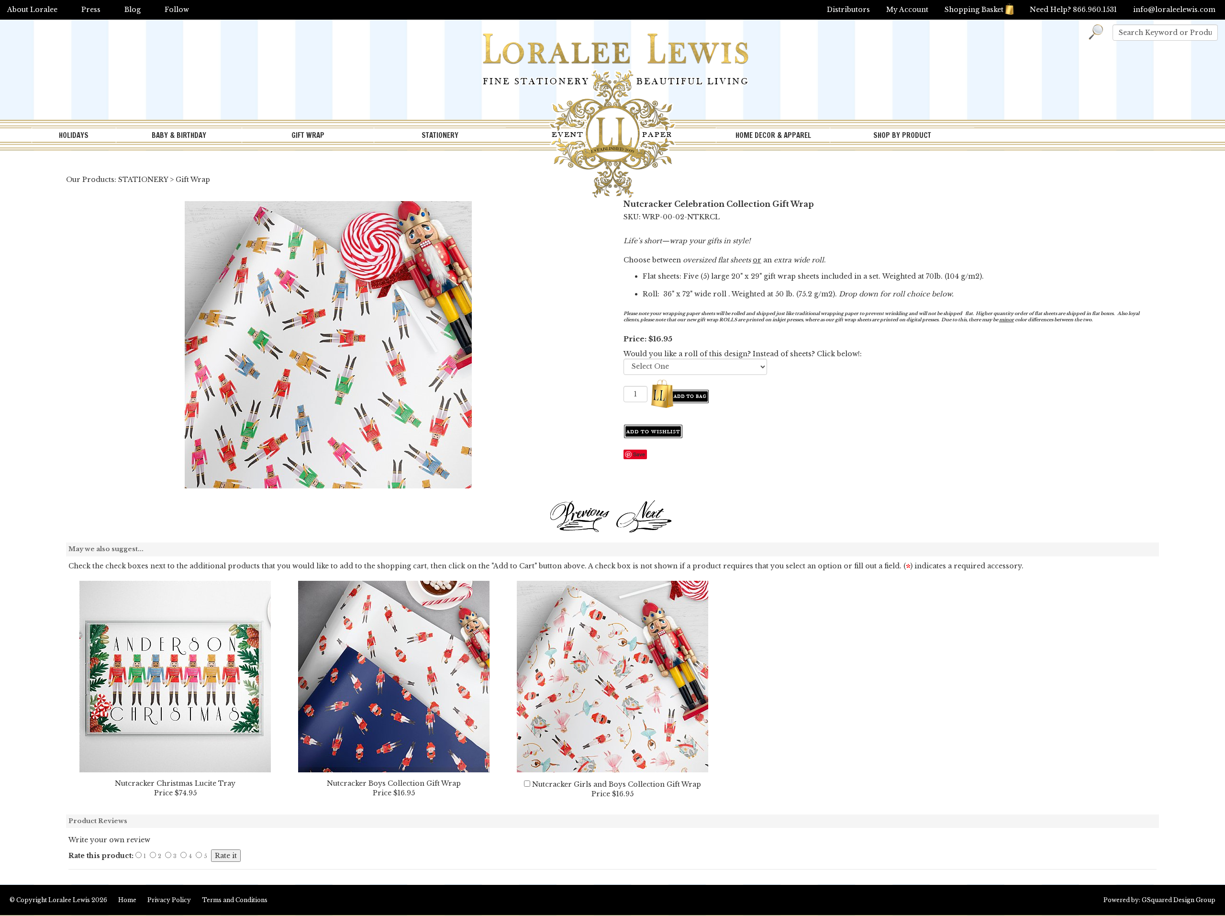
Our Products (90, 179)
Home (127, 900)
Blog (132, 9)
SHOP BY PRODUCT (902, 135)
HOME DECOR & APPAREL (773, 135)
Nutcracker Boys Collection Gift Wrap (394, 783)
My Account (907, 9)
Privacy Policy (169, 900)
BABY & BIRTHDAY (179, 135)
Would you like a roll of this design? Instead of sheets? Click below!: (743, 354)
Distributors (848, 9)
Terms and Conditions (234, 900)
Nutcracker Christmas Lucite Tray (175, 783)
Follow (177, 9)
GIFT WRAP (307, 135)
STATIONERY (440, 135)
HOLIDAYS (74, 135)
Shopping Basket (974, 9)
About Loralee (32, 9)
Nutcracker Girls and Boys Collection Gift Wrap (616, 784)
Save (639, 454)
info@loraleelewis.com (1174, 9)
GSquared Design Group (1178, 900)
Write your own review (109, 840)
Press (90, 9)
